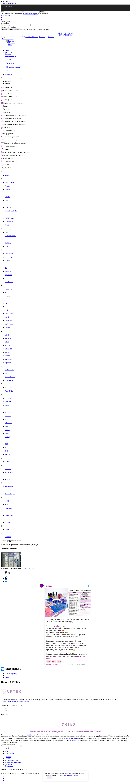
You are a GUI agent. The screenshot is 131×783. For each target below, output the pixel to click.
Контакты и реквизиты (13, 762)
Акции (8, 59)
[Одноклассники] (4, 748)
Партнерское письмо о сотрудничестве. (16, 701)
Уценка (9, 71)
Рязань (10, 45)
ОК (50, 777)
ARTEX (29, 735)
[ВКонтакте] (2, 748)
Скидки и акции (10, 56)
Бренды (7, 50)
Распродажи (10, 63)
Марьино (11, 43)
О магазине (9, 766)
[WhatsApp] (8, 748)
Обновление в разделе (8, 3)
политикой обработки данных (69, 775)
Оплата (7, 758)
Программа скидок (13, 67)
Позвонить (42, 37)
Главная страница (11, 673)
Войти (7, 751)
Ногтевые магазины (12, 760)
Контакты (8, 74)
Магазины (8, 52)
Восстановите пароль (30, 14)
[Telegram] (6, 748)
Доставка (8, 54)
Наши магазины (8, 39)
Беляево (11, 41)
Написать (51, 37)
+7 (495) (31, 37)
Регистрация (5, 15)
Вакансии (8, 764)
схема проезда (28, 568)
